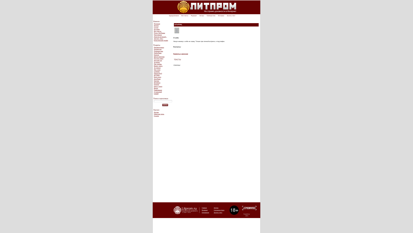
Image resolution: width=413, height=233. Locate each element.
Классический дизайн (161, 40)
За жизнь (157, 62)
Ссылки (156, 116)
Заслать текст (231, 15)
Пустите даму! (158, 58)
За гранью (157, 68)
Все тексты (184, 15)
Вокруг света (158, 66)
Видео (156, 88)
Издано (156, 25)
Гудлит (156, 27)
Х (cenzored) (158, 92)
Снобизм (156, 71)
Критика (156, 81)
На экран (157, 29)
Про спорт (157, 70)
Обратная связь (159, 114)
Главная (204, 208)
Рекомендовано (159, 47)
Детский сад (158, 60)
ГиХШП (156, 94)
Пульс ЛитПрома (159, 33)
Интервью (221, 15)
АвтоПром (157, 79)
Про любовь (158, 64)
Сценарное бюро (219, 210)
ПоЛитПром (157, 53)
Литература (157, 49)
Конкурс (156, 55)
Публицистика (211, 15)
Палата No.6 (158, 73)
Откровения (205, 212)
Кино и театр (158, 86)
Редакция (194, 15)
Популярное (158, 35)
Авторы (201, 15)
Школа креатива (159, 57)
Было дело (157, 77)
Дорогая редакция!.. (160, 37)
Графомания (158, 90)
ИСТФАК (157, 75)
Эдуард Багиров (174, 15)
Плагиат (156, 84)
